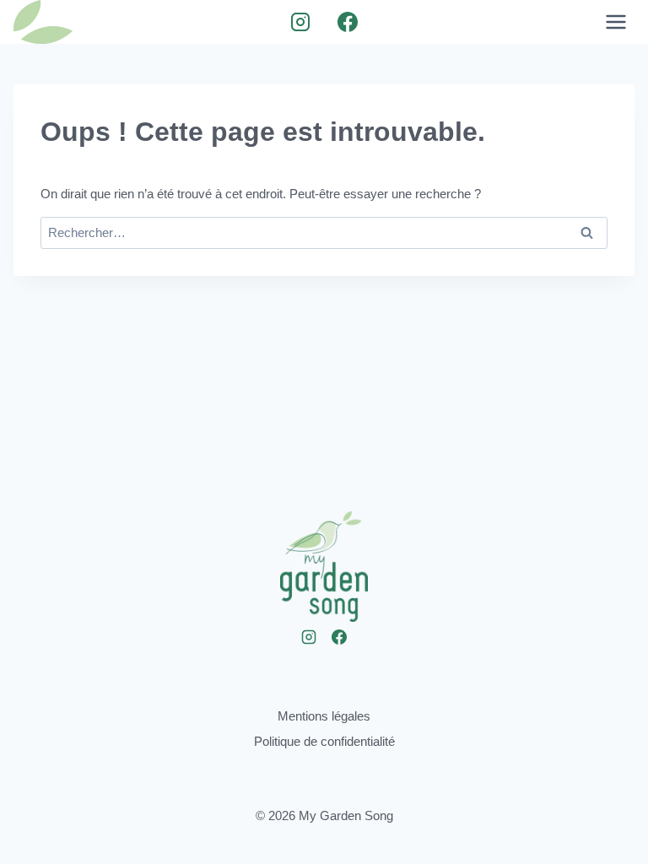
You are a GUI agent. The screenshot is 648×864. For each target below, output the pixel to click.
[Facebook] (347, 22)
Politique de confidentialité (324, 741)
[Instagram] (300, 22)
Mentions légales (324, 716)
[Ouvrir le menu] (615, 22)
